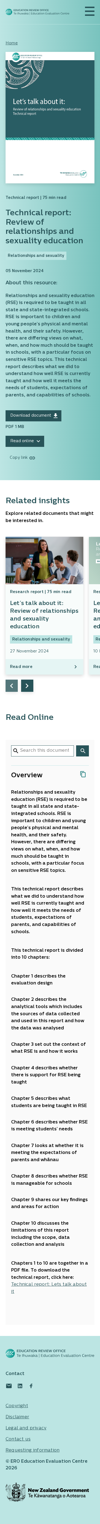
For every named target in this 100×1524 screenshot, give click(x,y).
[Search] (82, 750)
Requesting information (32, 1450)
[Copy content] (83, 774)
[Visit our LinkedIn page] (20, 1385)
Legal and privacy (26, 1428)
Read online (22, 441)
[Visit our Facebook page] (31, 1385)
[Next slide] (27, 686)
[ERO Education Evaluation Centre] (37, 12)
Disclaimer (17, 1417)
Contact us (18, 1439)
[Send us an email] (9, 1385)
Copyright (17, 1406)
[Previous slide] (12, 686)
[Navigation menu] (89, 11)
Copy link (19, 458)
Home (12, 43)
